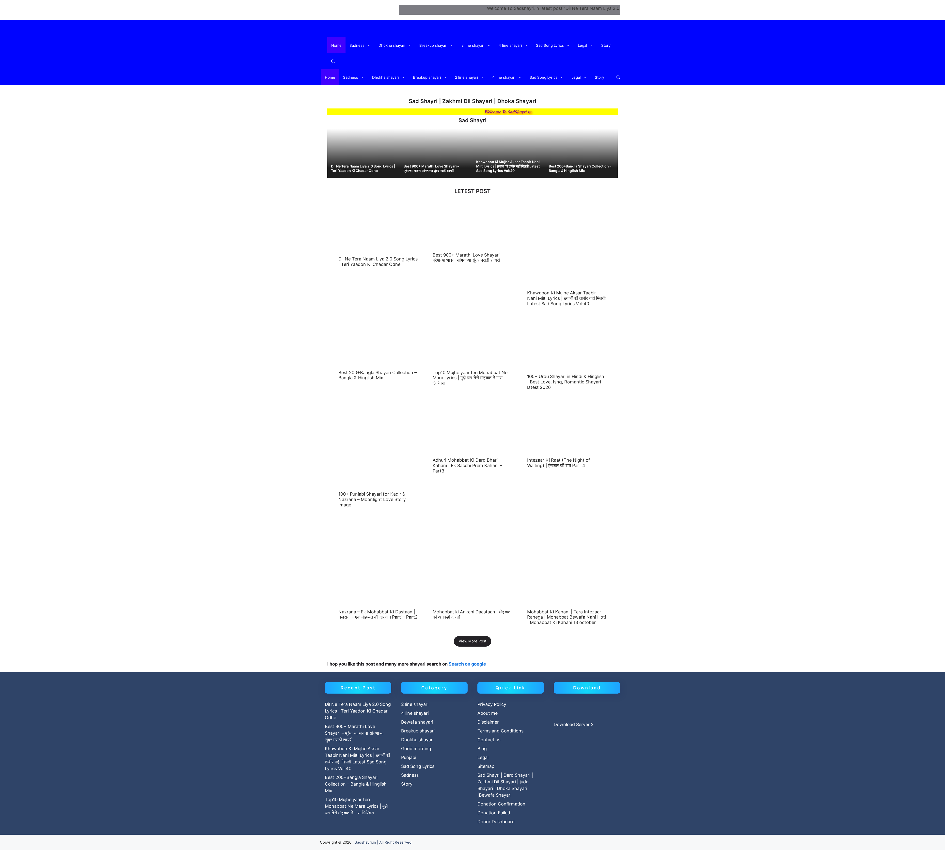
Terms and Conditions (500, 730)
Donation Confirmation (501, 803)
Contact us (488, 739)
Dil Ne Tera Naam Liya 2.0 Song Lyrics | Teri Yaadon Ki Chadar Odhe (363, 168)
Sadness (356, 45)
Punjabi (408, 757)
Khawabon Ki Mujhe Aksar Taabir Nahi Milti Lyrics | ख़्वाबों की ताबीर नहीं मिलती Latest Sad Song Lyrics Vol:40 (508, 166)
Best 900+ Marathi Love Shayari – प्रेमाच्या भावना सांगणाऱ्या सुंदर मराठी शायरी (431, 168)
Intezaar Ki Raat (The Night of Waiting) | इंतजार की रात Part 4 (558, 462)
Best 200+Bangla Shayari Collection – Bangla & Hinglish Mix (580, 168)
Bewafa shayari (417, 722)
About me (487, 713)
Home (336, 45)
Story (606, 45)
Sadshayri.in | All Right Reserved (383, 842)
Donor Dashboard (496, 821)
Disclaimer (488, 722)
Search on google (467, 664)
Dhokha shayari (391, 45)
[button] (369, 45)
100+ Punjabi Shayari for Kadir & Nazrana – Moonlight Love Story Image (372, 499)
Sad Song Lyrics (550, 45)
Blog (482, 748)
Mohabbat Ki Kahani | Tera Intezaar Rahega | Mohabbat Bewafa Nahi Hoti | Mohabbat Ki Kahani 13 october (566, 617)
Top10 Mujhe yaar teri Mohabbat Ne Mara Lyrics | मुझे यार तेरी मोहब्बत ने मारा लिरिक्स (470, 378)
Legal (582, 45)
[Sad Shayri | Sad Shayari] (367, 29)
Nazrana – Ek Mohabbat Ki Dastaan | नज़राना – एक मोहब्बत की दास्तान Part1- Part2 (378, 614)
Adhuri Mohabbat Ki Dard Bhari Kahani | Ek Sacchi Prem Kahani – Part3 (467, 465)
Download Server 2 (574, 724)
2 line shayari (473, 45)
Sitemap (485, 766)
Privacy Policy (491, 704)
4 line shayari (510, 45)
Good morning (416, 748)
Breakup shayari (433, 45)
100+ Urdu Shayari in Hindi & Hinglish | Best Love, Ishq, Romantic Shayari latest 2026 (565, 382)
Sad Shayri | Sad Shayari (360, 9)
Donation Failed (493, 812)
